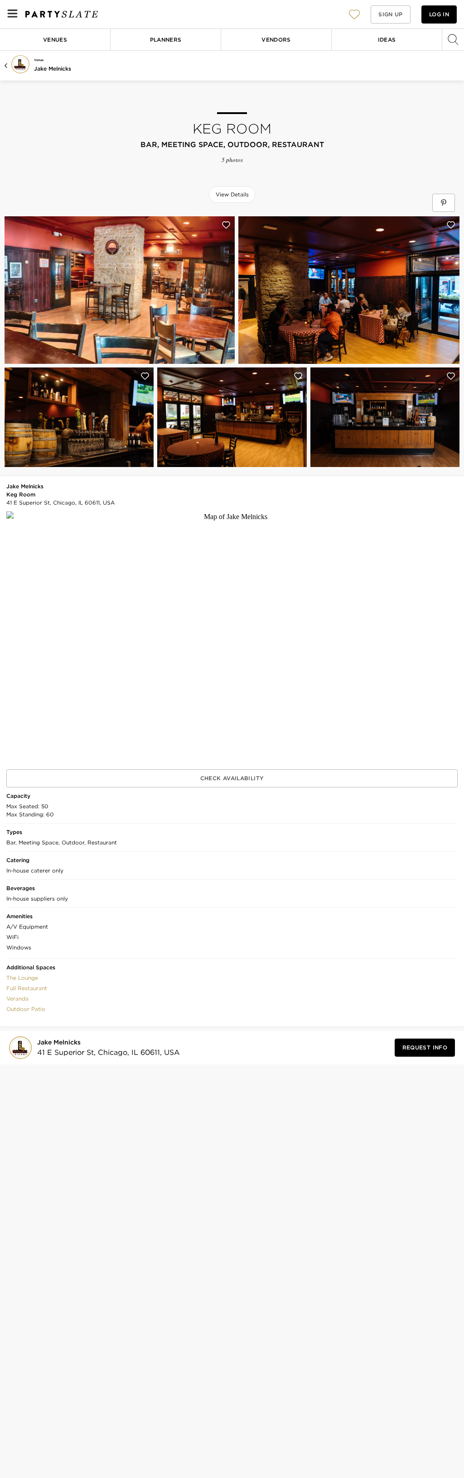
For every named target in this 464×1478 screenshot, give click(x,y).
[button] (354, 14)
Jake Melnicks (52, 68)
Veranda (17, 998)
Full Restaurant (26, 988)
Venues (55, 39)
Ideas (387, 39)
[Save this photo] (226, 225)
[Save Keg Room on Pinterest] (443, 203)
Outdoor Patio (25, 1009)
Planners (166, 39)
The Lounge (22, 977)
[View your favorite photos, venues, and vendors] (354, 14)
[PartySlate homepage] (61, 14)
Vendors (276, 39)
